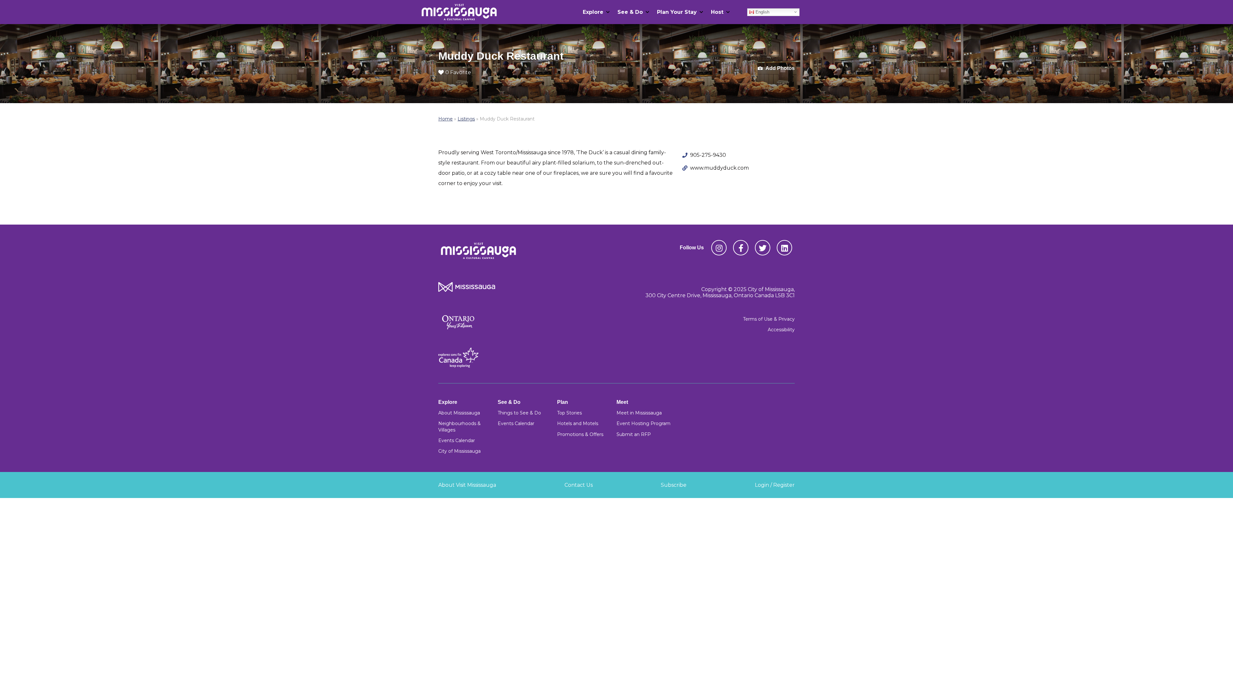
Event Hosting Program (643, 423)
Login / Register (775, 485)
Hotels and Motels (577, 423)
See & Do (630, 12)
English (761, 11)
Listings (466, 119)
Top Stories (569, 413)
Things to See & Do (519, 413)
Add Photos (780, 68)
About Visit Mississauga (467, 485)
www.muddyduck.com (719, 168)
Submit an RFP (633, 434)
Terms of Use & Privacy (769, 319)
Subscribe (673, 485)
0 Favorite (458, 72)
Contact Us (578, 485)
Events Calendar (456, 440)
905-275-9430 (708, 155)
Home (445, 119)
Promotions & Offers (580, 434)
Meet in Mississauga (639, 413)
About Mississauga (459, 413)
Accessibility (781, 330)
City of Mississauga (459, 451)
